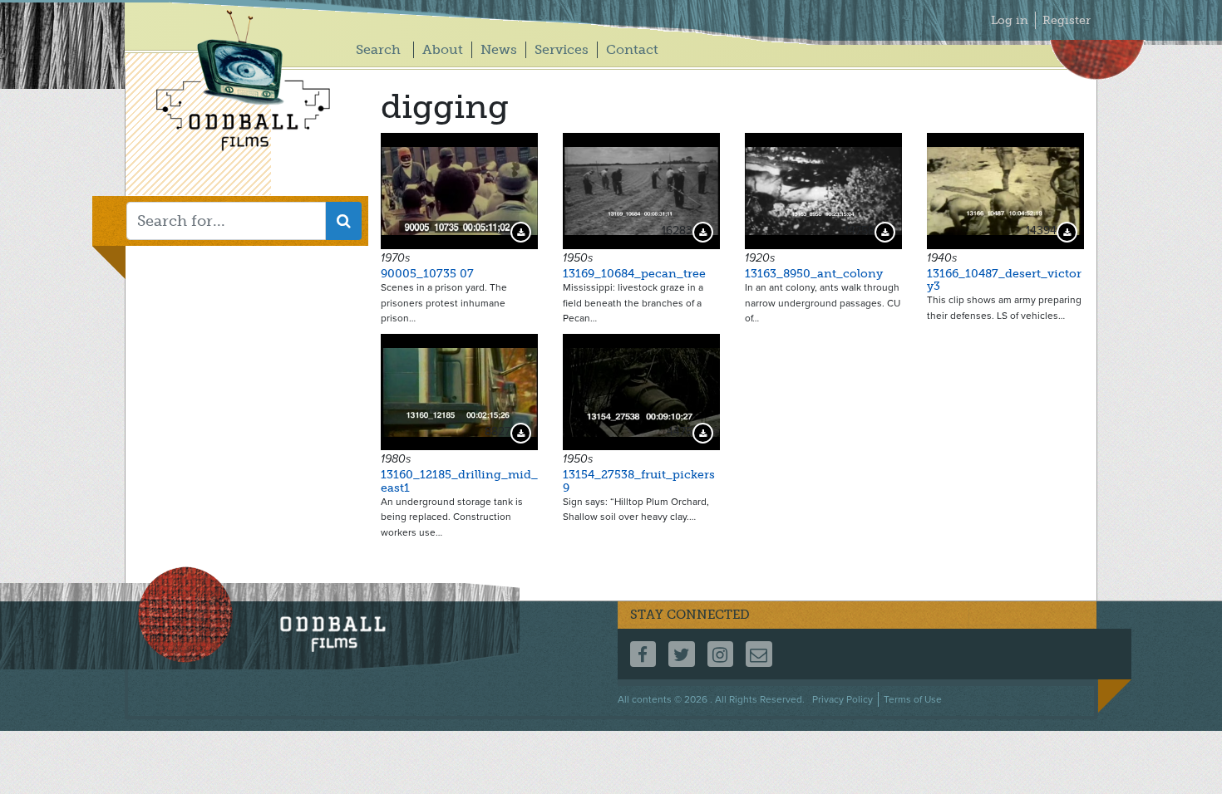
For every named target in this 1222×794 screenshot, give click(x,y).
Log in (1009, 20)
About (442, 49)
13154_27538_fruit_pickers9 (639, 481)
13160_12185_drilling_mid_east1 (459, 481)
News (498, 49)
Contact (632, 49)
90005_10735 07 (427, 274)
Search (378, 49)
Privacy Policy (842, 699)
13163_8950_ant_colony (814, 274)
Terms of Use (913, 699)
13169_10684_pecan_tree (634, 274)
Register (1066, 20)
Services (562, 49)
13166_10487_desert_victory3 (1004, 280)
